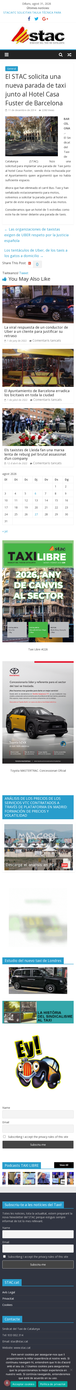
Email (5, 1122)
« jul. (5, 531)
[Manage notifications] (7, 1383)
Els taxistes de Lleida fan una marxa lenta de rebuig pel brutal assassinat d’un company (35, 454)
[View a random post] (69, 54)
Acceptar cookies (23, 1384)
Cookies (7, 1305)
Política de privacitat (53, 1384)
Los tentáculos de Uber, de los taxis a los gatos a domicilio (35, 253)
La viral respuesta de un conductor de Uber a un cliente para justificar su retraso (36, 331)
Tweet (23, 273)
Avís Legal (8, 1292)
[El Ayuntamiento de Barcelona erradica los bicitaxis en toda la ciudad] (38, 351)
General (11, 68)
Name (6, 1108)
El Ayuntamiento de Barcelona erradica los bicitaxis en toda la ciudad (37, 392)
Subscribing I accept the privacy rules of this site (37, 1137)
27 (36, 514)
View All (64, 1165)
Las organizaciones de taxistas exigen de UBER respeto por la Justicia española (36, 235)
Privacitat (8, 1298)
